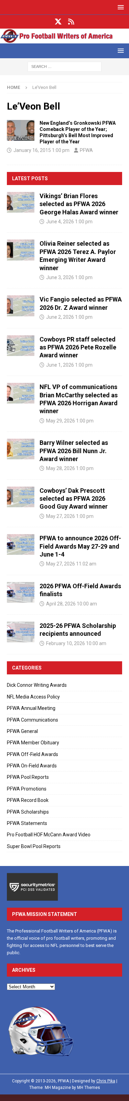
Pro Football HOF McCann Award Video (48, 834)
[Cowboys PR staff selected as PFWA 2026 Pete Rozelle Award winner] (20, 345)
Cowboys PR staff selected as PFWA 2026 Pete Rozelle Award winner (78, 347)
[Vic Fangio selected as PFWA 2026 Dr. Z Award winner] (20, 305)
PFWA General (22, 731)
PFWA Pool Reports (28, 777)
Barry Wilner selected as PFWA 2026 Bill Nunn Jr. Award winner (74, 450)
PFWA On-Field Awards (32, 765)
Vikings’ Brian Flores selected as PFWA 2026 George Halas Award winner (79, 204)
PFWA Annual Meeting (31, 708)
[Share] (71, 22)
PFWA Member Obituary (33, 742)
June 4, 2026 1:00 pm (69, 221)
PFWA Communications (32, 720)
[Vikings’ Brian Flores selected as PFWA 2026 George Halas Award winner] (20, 202)
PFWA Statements (27, 823)
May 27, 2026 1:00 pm (70, 516)
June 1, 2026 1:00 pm (69, 365)
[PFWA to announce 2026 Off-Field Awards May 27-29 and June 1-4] (20, 544)
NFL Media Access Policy (33, 697)
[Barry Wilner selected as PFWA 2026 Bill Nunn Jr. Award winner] (20, 449)
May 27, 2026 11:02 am (71, 564)
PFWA (86, 150)
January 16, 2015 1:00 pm (41, 150)
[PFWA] (64, 39)
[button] (119, 7)
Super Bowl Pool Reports (34, 846)
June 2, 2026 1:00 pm (69, 317)
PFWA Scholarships (28, 812)
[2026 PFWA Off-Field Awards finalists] (20, 592)
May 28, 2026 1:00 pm (70, 468)
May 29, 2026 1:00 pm (70, 421)
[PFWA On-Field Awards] (20, 130)
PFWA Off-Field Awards (32, 754)
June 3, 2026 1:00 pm (69, 277)
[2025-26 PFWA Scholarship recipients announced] (20, 632)
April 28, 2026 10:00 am (71, 603)
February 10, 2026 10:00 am (76, 643)
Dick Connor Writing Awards (37, 685)
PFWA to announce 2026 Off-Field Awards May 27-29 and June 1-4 (80, 546)
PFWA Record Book (28, 800)
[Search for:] (64, 66)
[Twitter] (58, 22)
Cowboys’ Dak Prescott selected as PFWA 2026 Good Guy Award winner (74, 498)
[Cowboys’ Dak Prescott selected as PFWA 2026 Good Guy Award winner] (20, 497)
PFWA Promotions (26, 789)
